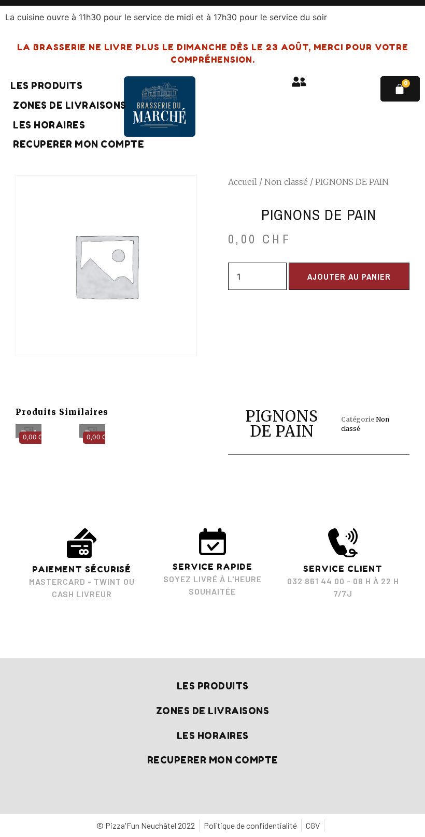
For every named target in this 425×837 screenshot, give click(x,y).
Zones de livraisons (69, 105)
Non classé (286, 182)
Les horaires (49, 125)
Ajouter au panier (349, 276)
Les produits (46, 85)
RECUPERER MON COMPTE (78, 144)
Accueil (242, 182)
